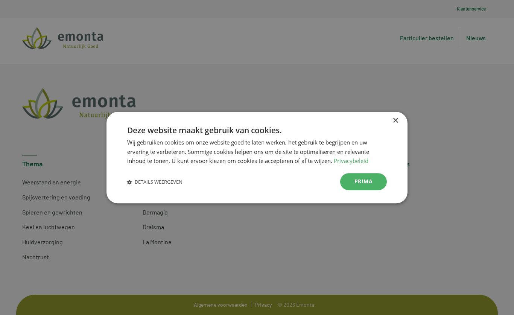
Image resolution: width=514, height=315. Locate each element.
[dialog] (257, 157)
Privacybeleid (351, 161)
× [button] (395, 120)
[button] (154, 181)
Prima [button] (363, 181)
